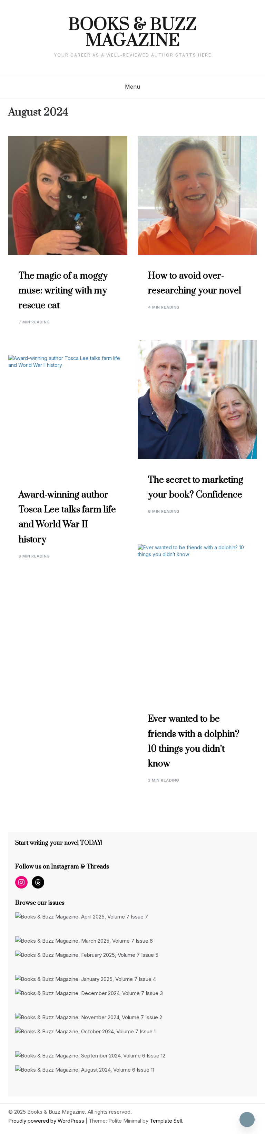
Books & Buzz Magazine (132, 33)
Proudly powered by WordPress (47, 1120)
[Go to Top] (247, 1119)
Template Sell (166, 1120)
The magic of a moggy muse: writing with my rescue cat (63, 290)
